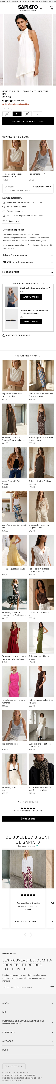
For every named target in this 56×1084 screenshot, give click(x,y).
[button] (8, 100)
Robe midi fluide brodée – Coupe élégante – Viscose (13, 438)
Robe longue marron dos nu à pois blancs (41, 438)
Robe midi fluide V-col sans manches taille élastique (14, 657)
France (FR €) (12, 1066)
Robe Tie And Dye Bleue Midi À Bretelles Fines (41, 394)
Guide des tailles (13, 221)
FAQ (4, 1012)
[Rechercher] (41, 7)
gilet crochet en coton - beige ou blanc (39, 526)
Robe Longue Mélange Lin (13, 568)
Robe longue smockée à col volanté (41, 701)
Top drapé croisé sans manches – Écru (12, 175)
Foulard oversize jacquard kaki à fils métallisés (40, 788)
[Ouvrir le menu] (6, 7)
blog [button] (5, 1050)
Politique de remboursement (19, 1078)
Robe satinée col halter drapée (39, 657)
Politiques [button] (8, 1032)
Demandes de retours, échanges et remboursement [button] (23, 1022)
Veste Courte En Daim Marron (12, 482)
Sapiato (8, 1073)
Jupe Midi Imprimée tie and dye (14, 526)
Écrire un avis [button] (28, 818)
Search (24, 1073)
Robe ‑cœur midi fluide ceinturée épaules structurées (39, 570)
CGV (40, 1078)
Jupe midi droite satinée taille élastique (40, 745)
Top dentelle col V (37, 173)
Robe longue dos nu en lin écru (13, 788)
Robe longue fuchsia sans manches (13, 701)
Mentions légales (12, 1081)
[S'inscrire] (51, 986)
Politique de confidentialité (19, 1075)
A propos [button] (7, 1041)
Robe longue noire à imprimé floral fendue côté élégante (14, 613)
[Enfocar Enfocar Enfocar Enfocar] (28, 50)
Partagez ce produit (18, 335)
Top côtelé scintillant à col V (41, 613)
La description (11, 272)
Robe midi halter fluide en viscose (40, 482)
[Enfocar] (9, 80)
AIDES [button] (5, 1003)
